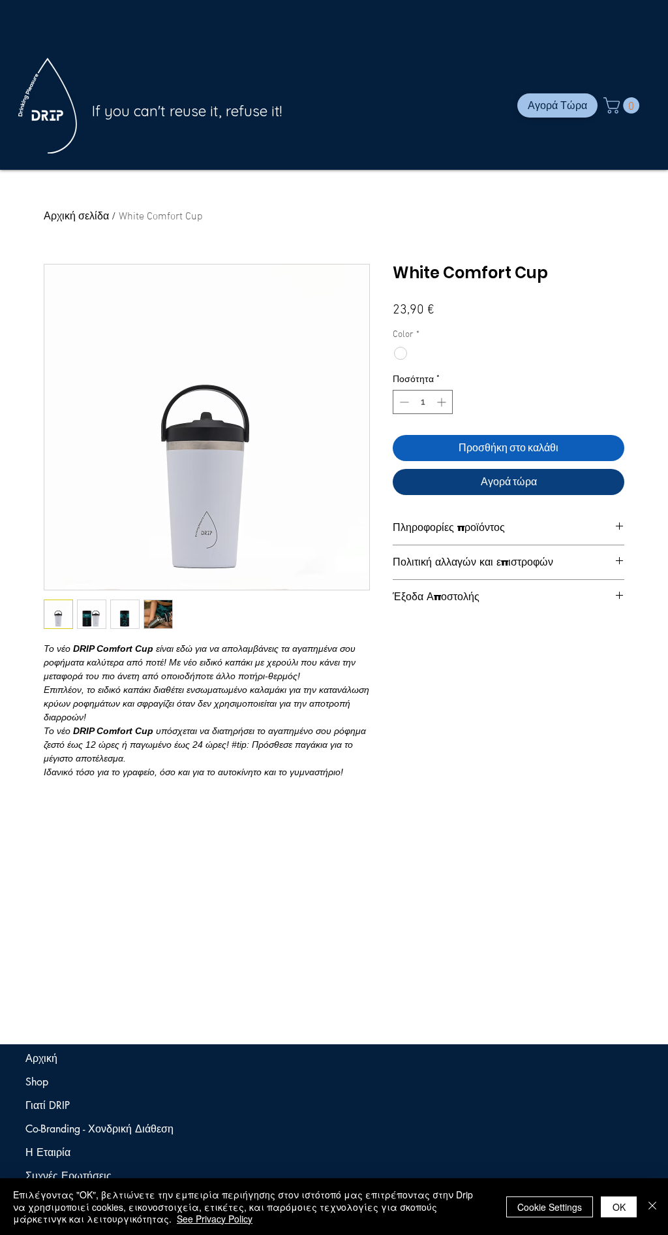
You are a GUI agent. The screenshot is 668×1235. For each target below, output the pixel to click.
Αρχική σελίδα (76, 216)
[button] (623, 105)
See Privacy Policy (214, 1218)
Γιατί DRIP (47, 1105)
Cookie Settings (549, 1206)
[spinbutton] (422, 402)
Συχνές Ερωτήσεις (68, 1176)
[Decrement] (403, 402)
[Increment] (442, 402)
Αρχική (41, 1058)
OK (619, 1206)
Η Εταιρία (47, 1152)
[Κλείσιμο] (652, 1207)
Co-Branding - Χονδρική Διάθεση (76, 1129)
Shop (36, 1082)
